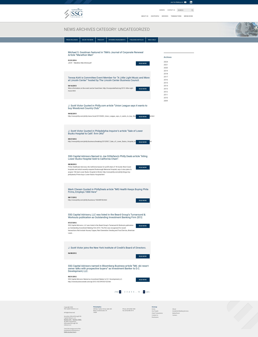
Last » (148, 292)
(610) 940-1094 (131, 309)
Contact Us (171, 10)
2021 (166, 65)
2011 (166, 95)
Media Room (176, 313)
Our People (155, 16)
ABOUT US (144, 16)
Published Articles (137, 40)
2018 (166, 74)
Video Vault (152, 40)
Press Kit (101, 40)
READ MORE (143, 63)
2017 (166, 77)
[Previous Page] (120, 291)
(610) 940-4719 (129, 310)
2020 (166, 68)
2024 (166, 62)
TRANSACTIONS (176, 16)
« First (116, 292)
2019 (166, 71)
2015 (166, 83)
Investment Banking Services (180, 311)
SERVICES (165, 16)
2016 (166, 80)
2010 (166, 98)
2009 (166, 101)
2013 (166, 89)
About (174, 309)
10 (139, 292)
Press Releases (72, 40)
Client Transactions (157, 313)
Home (153, 309)
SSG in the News (87, 40)
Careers (162, 10)
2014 (166, 86)
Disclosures (155, 317)
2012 (166, 92)
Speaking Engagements (117, 40)
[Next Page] (144, 291)
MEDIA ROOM (188, 16)
